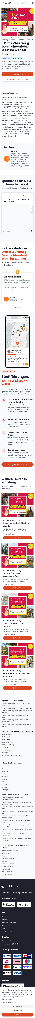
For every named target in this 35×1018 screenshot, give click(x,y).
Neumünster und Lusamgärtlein (11, 755)
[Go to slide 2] (16, 307)
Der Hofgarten (6, 750)
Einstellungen (17, 1011)
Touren (4, 919)
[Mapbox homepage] (6, 231)
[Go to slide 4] (19, 307)
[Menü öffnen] (33, 3)
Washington (5, 790)
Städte (3, 916)
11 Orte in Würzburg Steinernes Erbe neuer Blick (16, 708)
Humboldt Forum (7, 872)
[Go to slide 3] (18, 307)
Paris (2, 769)
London (3, 774)
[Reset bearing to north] (31, 212)
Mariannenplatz (6, 853)
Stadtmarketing (7, 941)
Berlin (3, 766)
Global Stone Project (8, 858)
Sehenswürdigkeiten (8, 922)
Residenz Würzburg (7, 745)
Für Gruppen (6, 925)
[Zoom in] (31, 207)
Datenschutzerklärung (8, 1002)
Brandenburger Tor (7, 866)
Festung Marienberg (7, 742)
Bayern (13, 38)
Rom (2, 782)
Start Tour (18, 538)
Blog (3, 928)
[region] (18, 219)
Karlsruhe (4, 784)
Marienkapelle (5, 739)
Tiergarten (4, 856)
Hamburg (4, 776)
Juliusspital (4, 747)
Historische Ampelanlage (9, 851)
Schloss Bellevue (6, 874)
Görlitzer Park (5, 869)
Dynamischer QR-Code (10, 944)
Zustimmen (17, 1015)
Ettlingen (4, 779)
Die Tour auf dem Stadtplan (18, 79)
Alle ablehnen (17, 1006)
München (4, 771)
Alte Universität (6, 737)
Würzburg (20, 38)
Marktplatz (4, 753)
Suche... (21, 3)
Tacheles (4, 861)
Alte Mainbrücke (6, 734)
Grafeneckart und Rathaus (10, 758)
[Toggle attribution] (31, 231)
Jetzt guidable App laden (17, 464)
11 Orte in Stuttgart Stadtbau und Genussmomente (12, 799)
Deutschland (5, 38)
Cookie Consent (7, 931)
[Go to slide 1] (15, 307)
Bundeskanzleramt (7, 864)
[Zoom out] (31, 210)
